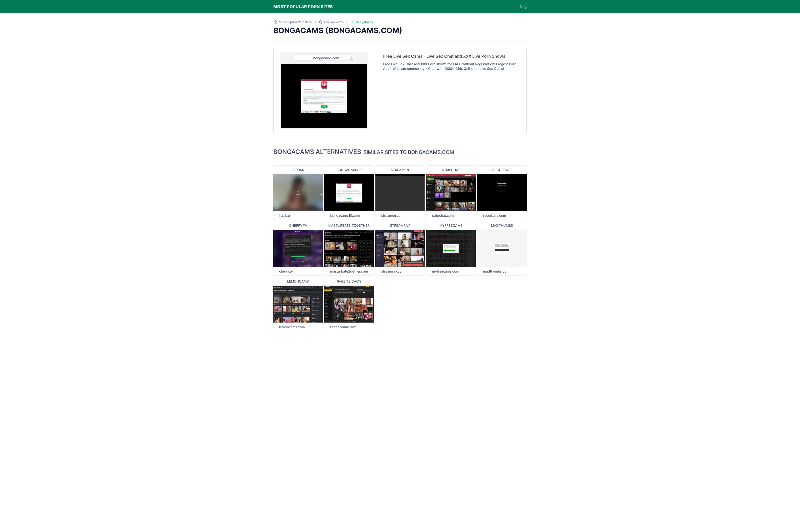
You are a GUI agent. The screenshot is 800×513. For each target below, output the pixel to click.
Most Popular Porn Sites (303, 6)
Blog (523, 7)
